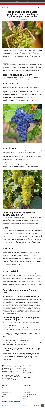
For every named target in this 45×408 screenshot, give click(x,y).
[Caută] (36, 7)
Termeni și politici (22, 405)
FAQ (24, 399)
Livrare (24, 387)
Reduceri (25, 370)
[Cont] (39, 7)
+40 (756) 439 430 (15, 375)
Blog (3, 396)
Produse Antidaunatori (28, 375)
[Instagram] (36, 405)
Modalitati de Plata (6, 392)
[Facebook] (34, 405)
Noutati (24, 368)
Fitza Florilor (7, 405)
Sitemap (4, 394)
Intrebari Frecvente (6, 390)
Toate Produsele (27, 377)
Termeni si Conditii (27, 385)
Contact (4, 387)
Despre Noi (4, 385)
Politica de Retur (27, 392)
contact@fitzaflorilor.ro (7, 378)
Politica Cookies (26, 396)
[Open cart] (42, 405)
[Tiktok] (38, 405)
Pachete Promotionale (28, 372)
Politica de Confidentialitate (29, 394)
